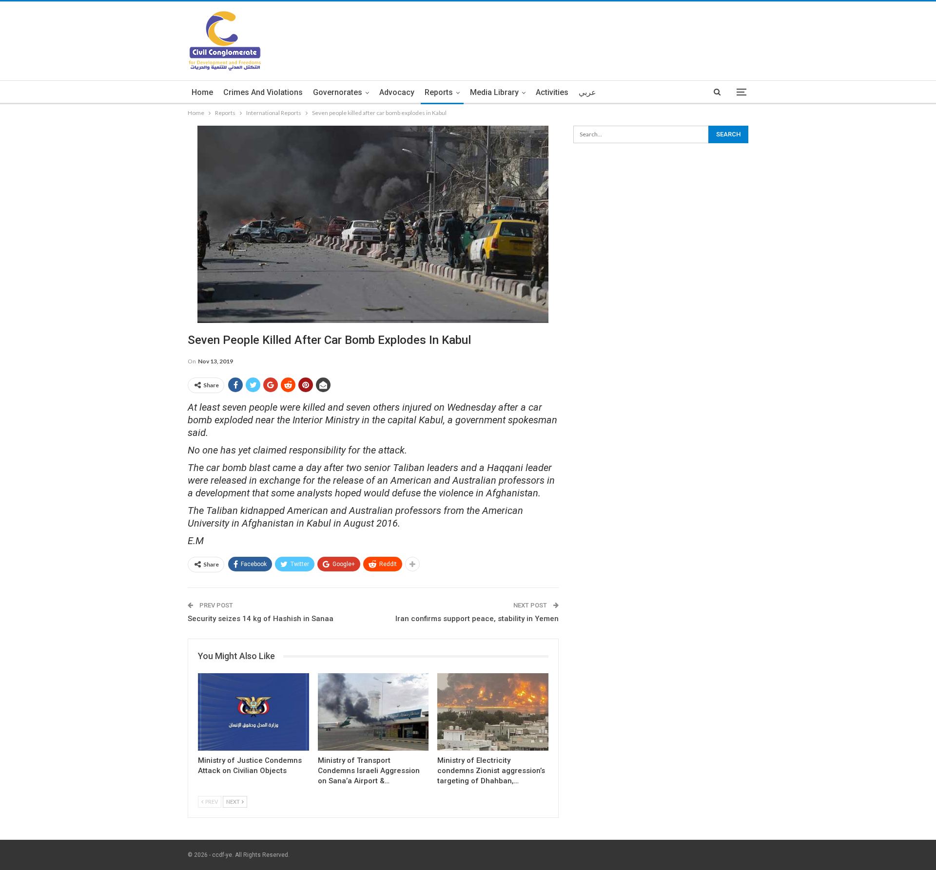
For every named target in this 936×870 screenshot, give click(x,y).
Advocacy (396, 92)
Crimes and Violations (263, 92)
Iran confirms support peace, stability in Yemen (477, 618)
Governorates (337, 92)
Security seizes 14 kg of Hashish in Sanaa (260, 618)
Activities (552, 92)
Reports (439, 92)
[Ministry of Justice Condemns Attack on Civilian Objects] (253, 712)
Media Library (494, 92)
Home (202, 92)
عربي (587, 92)
